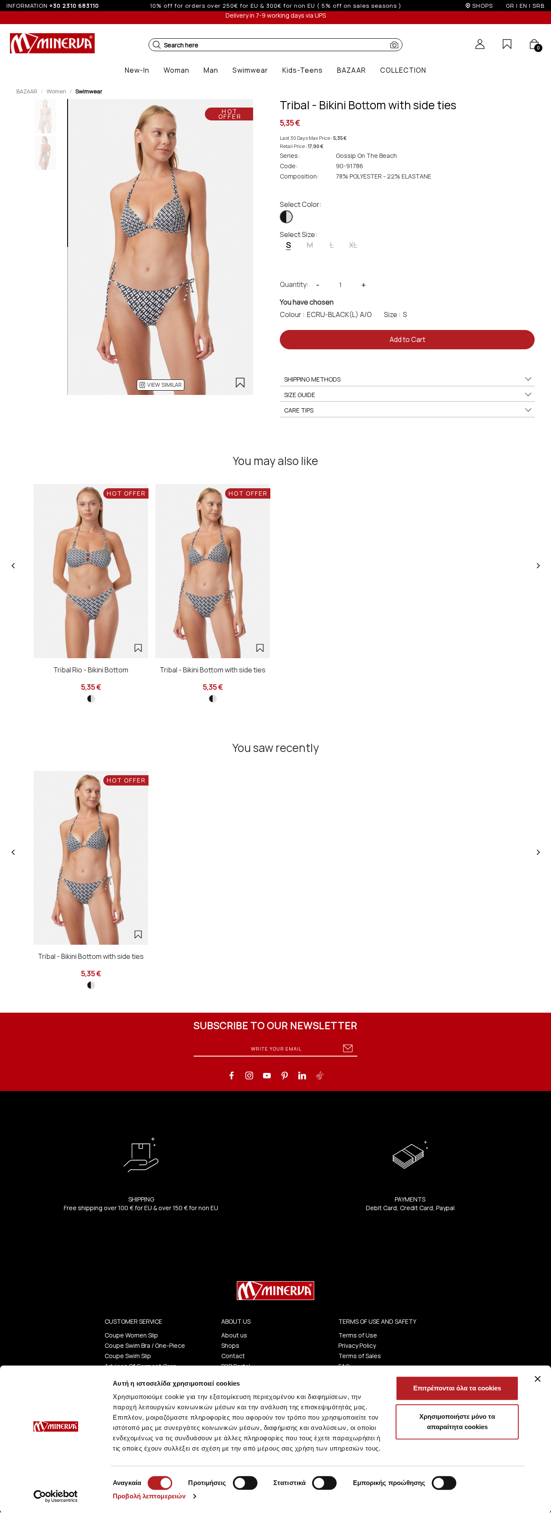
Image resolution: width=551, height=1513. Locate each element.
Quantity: (294, 284)
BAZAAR (26, 91)
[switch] (245, 1483)
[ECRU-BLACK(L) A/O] (286, 216)
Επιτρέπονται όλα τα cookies (457, 1388)
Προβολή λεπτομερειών (149, 1496)
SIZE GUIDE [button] (299, 395)
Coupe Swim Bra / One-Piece (145, 1345)
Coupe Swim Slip (128, 1356)
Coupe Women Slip (131, 1335)
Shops (230, 1345)
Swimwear (88, 91)
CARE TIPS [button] (298, 410)
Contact (233, 1356)
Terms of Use (357, 1335)
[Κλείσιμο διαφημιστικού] (538, 1379)
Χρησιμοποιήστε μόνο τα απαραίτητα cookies (457, 1421)
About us (234, 1335)
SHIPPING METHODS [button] (312, 379)
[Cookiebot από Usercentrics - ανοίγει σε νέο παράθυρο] (55, 1496)
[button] (157, 45)
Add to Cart (407, 339)
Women (56, 91)
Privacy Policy (357, 1345)
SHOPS (482, 5)
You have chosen (307, 302)
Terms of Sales (359, 1356)
